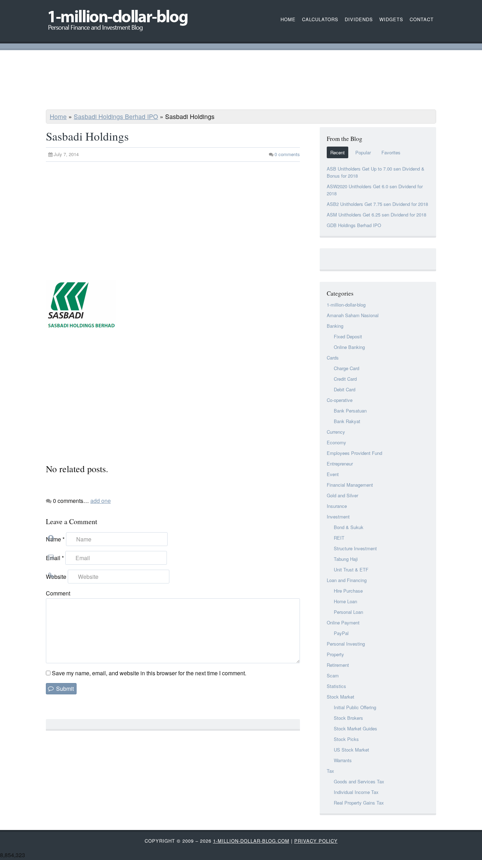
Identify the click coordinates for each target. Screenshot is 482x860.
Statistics (336, 686)
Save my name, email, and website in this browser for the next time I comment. (149, 673)
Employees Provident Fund (354, 453)
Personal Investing (346, 643)
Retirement (338, 665)
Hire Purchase (348, 590)
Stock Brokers (348, 717)
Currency (336, 431)
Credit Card (345, 378)
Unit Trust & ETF (351, 569)
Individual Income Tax (356, 792)
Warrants (343, 760)
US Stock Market (351, 749)
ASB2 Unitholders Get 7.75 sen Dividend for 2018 (377, 204)
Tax (330, 770)
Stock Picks (346, 739)
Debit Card (344, 389)
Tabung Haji (346, 559)
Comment (58, 593)
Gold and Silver (342, 495)
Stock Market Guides (355, 728)
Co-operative (340, 400)
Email (55, 558)
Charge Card (346, 368)
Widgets (391, 19)
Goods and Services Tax (359, 781)
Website (56, 577)
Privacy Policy (316, 840)
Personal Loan (348, 612)
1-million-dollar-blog (346, 304)
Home (58, 116)
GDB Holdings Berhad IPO (354, 225)
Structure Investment (355, 548)
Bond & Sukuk (348, 527)
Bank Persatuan (350, 410)
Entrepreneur (340, 463)
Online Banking (349, 347)
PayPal (341, 633)
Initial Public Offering (355, 707)
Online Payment (343, 622)
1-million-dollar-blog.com (251, 840)
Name (55, 539)
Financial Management (350, 484)
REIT (339, 537)
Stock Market (340, 696)
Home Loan (345, 601)
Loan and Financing (347, 580)
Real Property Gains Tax (359, 802)
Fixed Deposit (348, 336)
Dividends (359, 19)
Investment (338, 516)
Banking (335, 325)
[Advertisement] (241, 81)
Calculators (320, 19)
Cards (333, 357)
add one (100, 501)
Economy (336, 442)
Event (333, 474)
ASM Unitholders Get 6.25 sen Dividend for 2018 (376, 214)
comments (287, 154)
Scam (333, 675)
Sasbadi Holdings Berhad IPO (116, 116)
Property (335, 654)
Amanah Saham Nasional (353, 315)
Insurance (337, 506)
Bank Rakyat (347, 421)
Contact (422, 19)
